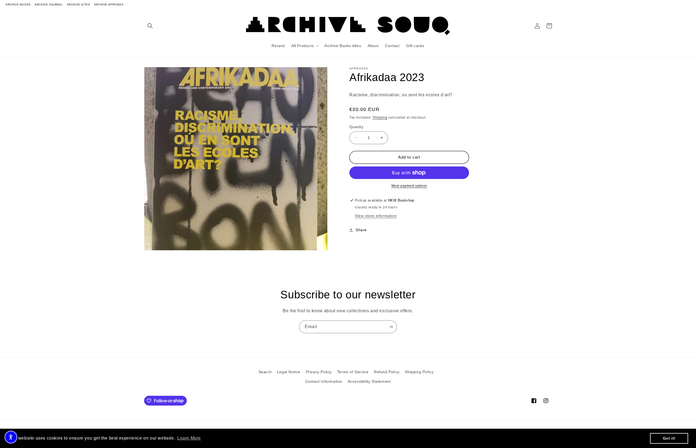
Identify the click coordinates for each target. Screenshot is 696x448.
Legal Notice (288, 372)
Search (265, 372)
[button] (150, 26)
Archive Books (18, 4)
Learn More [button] (189, 438)
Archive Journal (49, 4)
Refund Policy (387, 372)
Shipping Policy (419, 372)
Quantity (356, 127)
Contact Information (323, 381)
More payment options (409, 186)
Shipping (379, 117)
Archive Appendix (109, 4)
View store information (376, 216)
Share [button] (361, 230)
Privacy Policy (319, 372)
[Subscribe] (391, 326)
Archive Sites (78, 4)
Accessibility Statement (369, 381)
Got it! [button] (669, 438)
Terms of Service (353, 372)
